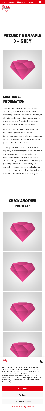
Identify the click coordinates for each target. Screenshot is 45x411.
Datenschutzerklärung (19, 407)
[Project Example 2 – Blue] (22, 311)
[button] (41, 361)
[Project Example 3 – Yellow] (22, 271)
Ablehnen (22, 395)
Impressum (30, 407)
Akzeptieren (22, 388)
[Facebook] (40, 2)
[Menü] (42, 8)
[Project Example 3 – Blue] (22, 351)
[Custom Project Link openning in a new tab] (22, 231)
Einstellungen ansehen (22, 401)
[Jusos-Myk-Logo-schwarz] (6, 8)
